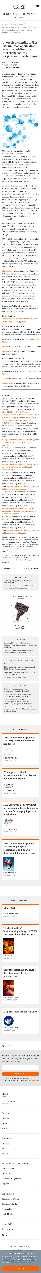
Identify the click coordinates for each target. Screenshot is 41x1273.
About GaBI (8, 664)
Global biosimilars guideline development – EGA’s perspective (19, 973)
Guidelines (7, 1173)
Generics (6, 1113)
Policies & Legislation (12, 1178)
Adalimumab (7, 271)
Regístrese (6, 383)
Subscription (7, 1229)
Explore (6, 379)
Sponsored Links (9, 1204)
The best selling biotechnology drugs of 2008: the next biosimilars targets (19, 668)
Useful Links (7, 1214)
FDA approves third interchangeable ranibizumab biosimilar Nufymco (18, 695)
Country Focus (8, 1168)
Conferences (8, 1194)
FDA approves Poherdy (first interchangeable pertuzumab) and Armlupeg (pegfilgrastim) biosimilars (18, 701)
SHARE (7, 1046)
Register (5, 351)
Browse (5, 347)
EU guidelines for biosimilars (15, 677)
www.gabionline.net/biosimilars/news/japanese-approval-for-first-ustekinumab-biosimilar (20, 442)
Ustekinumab (7, 186)
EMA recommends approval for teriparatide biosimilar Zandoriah (16, 690)
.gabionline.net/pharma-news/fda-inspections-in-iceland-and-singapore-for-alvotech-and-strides (19, 511)
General (5, 1118)
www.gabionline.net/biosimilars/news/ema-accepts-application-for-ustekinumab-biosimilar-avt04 (20, 467)
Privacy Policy (34, 1080)
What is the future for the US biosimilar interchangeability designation (19, 587)
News (21, 24)
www (4, 508)
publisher (8, 549)
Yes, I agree (20, 1269)
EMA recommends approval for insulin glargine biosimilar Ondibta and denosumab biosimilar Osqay (20, 709)
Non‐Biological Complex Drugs (16, 1163)
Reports (5, 1183)
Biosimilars (13, 24)
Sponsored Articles (10, 1199)
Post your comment (12, 67)
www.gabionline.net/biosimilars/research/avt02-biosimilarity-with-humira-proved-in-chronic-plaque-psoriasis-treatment (20, 417)
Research (6, 1128)
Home (4, 24)
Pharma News (8, 1209)
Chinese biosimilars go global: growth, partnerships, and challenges (18, 651)
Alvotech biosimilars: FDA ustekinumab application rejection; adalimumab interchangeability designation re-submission (20, 30)
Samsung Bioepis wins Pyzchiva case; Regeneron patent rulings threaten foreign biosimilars (20, 645)
